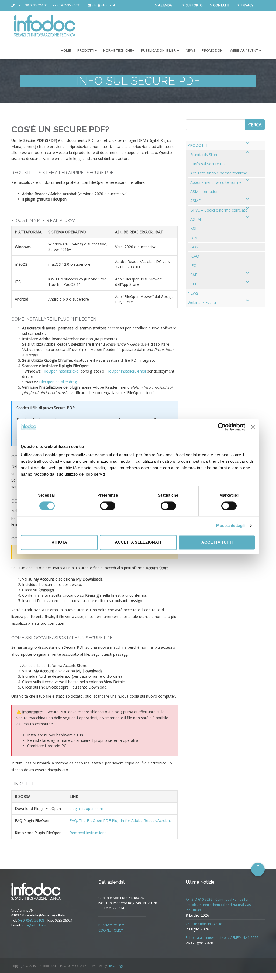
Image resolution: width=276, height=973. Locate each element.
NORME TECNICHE (117, 50)
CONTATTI (221, 5)
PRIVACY (247, 5)
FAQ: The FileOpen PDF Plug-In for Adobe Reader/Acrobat (120, 820)
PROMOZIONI (212, 50)
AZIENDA (165, 5)
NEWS (190, 50)
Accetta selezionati (138, 542)
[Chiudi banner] (253, 427)
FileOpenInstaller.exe (60, 371)
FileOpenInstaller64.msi (125, 371)
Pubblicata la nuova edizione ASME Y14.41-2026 (222, 937)
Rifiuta (59, 542)
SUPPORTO (194, 5)
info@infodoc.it (34, 925)
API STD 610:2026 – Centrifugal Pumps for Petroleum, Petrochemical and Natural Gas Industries (218, 904)
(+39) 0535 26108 (31, 920)
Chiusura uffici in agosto (204, 924)
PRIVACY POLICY (111, 925)
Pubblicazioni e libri (159, 50)
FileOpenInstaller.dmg (58, 381)
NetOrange (116, 966)
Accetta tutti (217, 542)
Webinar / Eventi (244, 50)
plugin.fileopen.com (86, 808)
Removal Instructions (88, 832)
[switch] (107, 505)
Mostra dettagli (230, 525)
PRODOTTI (85, 50)
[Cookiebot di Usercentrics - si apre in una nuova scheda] (221, 427)
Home (66, 50)
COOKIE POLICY (110, 930)
